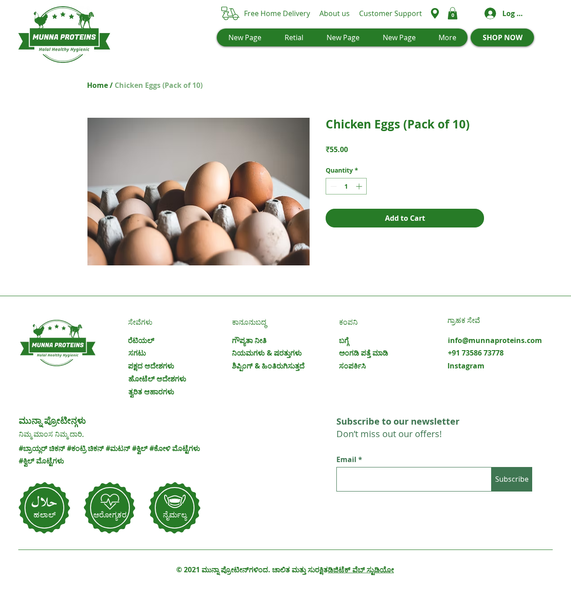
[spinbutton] (346, 186)
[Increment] (359, 186)
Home (97, 85)
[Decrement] (332, 186)
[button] (452, 13)
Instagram (465, 366)
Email (347, 459)
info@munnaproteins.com (495, 340)
